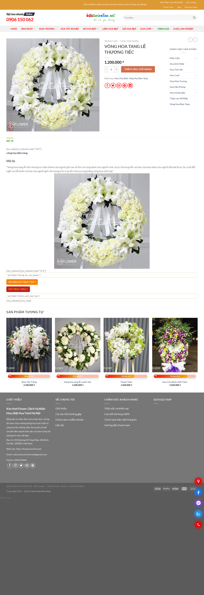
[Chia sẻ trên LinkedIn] (130, 85)
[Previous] (6, 354)
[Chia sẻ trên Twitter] (113, 85)
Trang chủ (110, 41)
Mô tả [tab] (9, 141)
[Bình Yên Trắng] (29, 345)
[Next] (197, 354)
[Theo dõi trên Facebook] (9, 465)
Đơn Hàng (191, 2)
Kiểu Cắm (175, 58)
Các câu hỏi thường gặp (68, 413)
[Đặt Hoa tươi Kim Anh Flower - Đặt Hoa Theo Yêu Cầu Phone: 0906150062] (102, 17)
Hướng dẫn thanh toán (117, 425)
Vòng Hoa (163, 29)
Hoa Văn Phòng (177, 87)
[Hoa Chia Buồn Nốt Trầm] (175, 345)
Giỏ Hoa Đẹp (129, 29)
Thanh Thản (126, 382)
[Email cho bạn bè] (118, 85)
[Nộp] (194, 17)
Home (14, 29)
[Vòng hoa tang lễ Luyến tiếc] (77, 345)
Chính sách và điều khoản (69, 419)
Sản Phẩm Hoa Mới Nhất (171, 2)
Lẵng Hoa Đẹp (110, 29)
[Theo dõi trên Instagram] (15, 465)
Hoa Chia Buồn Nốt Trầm (174, 382)
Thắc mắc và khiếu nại (116, 408)
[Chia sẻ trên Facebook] (107, 85)
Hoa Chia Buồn (129, 41)
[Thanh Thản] (126, 345)
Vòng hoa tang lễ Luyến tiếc (77, 382)
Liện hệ (59, 425)
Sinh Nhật (27, 29)
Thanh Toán (168, 7)
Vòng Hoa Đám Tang (138, 78)
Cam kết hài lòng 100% (117, 413)
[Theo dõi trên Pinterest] (32, 465)
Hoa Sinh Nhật (177, 63)
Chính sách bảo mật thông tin (120, 419)
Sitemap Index (191, 7)
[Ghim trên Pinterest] (124, 85)
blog (179, 7)
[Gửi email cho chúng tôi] (27, 465)
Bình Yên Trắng (29, 382)
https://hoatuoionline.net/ (29, 449)
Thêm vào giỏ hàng (138, 69)
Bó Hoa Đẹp (89, 29)
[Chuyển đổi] (196, 58)
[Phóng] (10, 127)
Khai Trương (47, 29)
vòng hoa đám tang (16, 152)
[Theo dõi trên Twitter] (21, 465)
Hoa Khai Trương (178, 81)
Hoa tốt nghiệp (70, 29)
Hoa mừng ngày (177, 92)
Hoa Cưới (145, 29)
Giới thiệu (61, 408)
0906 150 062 (19, 19)
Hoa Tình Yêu (176, 69)
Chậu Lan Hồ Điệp (183, 29)
